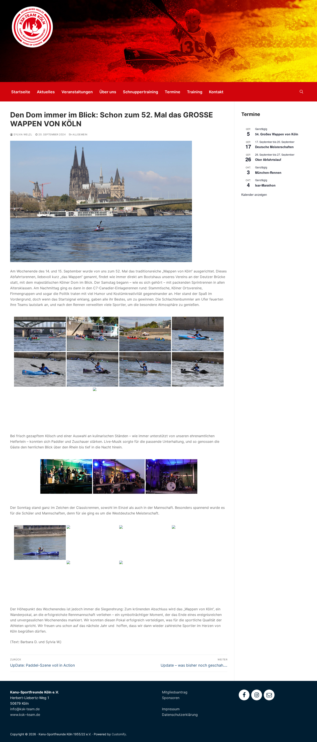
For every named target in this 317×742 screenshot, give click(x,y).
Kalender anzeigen (254, 194)
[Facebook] (244, 695)
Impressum (171, 709)
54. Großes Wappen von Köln (276, 134)
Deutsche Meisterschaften (274, 147)
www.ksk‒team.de (25, 714)
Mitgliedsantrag (174, 692)
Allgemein (80, 134)
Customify (119, 734)
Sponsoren (170, 698)
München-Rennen (268, 172)
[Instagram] (256, 695)
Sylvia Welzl (22, 134)
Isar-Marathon (265, 185)
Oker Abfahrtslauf (268, 159)
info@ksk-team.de (25, 709)
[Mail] (269, 695)
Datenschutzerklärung (180, 714)
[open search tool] (301, 92)
